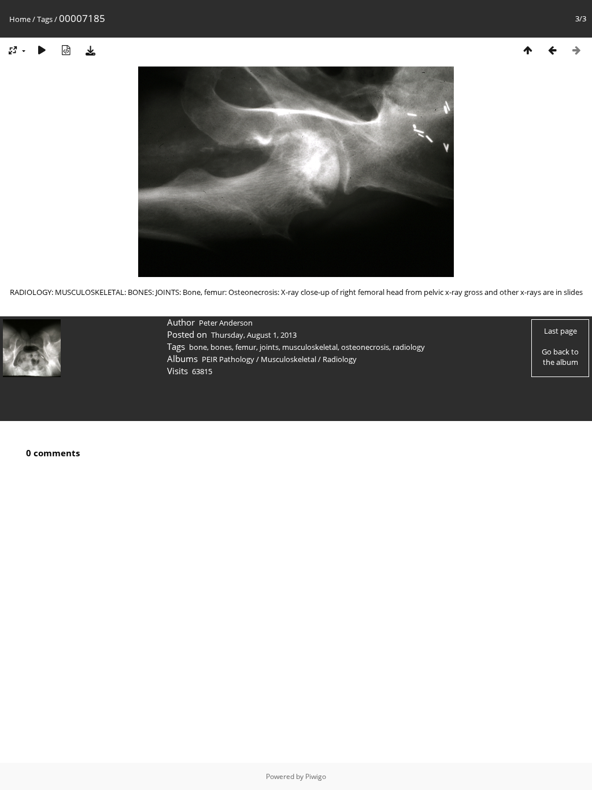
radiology (409, 347)
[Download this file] (90, 50)
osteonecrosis (365, 347)
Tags (45, 19)
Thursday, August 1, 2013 (254, 335)
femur (245, 347)
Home (20, 19)
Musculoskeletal (288, 359)
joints (269, 347)
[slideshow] (41, 50)
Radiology (340, 359)
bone (198, 347)
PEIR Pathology (228, 359)
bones (221, 347)
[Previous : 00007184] (552, 50)
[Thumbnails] (528, 50)
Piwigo (315, 776)
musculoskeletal (310, 347)
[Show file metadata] (66, 50)
